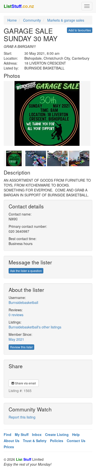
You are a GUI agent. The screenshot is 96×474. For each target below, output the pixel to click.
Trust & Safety (35, 440)
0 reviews (16, 314)
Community (32, 20)
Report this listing (22, 417)
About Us (11, 440)
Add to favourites (79, 30)
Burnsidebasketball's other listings (35, 327)
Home (12, 20)
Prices (9, 446)
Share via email (25, 383)
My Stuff (22, 434)
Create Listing (57, 434)
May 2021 (16, 339)
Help (76, 434)
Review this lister (21, 347)
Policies (56, 440)
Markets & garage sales (65, 20)
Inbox (37, 434)
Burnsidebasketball (23, 302)
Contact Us (76, 440)
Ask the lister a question (26, 271)
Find (7, 434)
